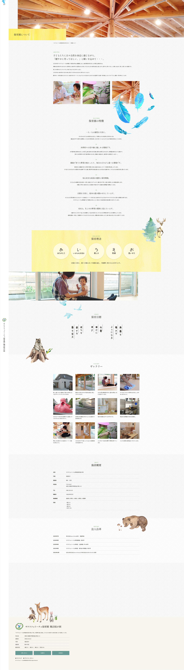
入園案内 (42, 653)
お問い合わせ (24, 653)
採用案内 (61, 653)
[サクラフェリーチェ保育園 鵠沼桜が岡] (4, 335)
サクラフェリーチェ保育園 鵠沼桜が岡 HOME (61, 43)
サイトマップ (19, 658)
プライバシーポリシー (29, 658)
